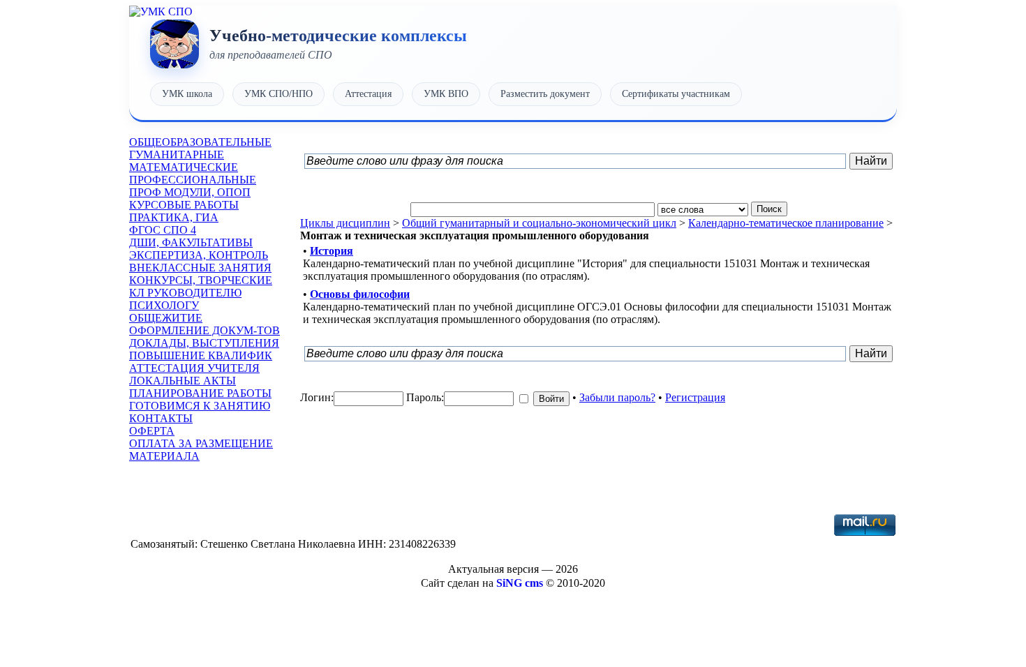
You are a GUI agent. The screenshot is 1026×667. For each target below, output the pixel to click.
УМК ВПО (446, 94)
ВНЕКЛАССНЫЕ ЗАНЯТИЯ (200, 267)
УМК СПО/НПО (278, 94)
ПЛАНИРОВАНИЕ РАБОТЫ (200, 393)
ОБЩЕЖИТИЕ (165, 318)
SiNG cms (519, 583)
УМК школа (187, 94)
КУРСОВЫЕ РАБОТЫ (184, 205)
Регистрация (695, 397)
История (331, 251)
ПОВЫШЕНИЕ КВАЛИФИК (200, 355)
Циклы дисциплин (345, 223)
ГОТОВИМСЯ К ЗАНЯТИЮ (199, 406)
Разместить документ (545, 94)
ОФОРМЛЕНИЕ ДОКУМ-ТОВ (204, 330)
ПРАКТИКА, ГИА (173, 217)
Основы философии (360, 294)
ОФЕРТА (151, 431)
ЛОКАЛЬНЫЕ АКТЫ (182, 381)
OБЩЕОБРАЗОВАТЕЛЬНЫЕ (200, 142)
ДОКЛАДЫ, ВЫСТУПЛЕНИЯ (204, 343)
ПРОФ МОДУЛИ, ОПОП (190, 192)
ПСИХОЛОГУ (164, 305)
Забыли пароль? (617, 397)
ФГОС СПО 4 (162, 230)
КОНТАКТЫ (161, 418)
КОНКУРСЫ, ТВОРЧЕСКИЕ (200, 280)
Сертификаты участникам (676, 94)
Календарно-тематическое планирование (786, 223)
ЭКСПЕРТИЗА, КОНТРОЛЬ (198, 255)
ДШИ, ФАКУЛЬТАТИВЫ (191, 242)
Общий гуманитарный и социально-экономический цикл (539, 223)
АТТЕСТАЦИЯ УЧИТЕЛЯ (194, 368)
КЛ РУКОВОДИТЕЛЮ (185, 293)
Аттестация (368, 94)
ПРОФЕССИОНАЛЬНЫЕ (192, 180)
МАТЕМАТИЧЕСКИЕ (183, 167)
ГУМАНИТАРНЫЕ (176, 154)
